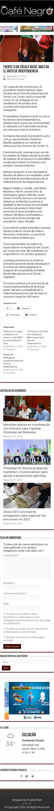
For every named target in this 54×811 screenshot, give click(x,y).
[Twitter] (26, 776)
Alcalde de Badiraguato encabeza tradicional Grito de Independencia (13, 360)
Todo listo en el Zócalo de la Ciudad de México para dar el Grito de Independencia (37, 337)
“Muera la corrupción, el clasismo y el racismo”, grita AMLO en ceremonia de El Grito (13, 337)
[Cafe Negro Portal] (27, 11)
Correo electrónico (15, 593)
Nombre (9, 583)
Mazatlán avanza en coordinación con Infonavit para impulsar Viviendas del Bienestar (26, 428)
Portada (20, 79)
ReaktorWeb (34, 799)
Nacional (11, 79)
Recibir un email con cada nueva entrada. (23, 639)
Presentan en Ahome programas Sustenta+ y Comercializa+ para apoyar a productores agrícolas (25, 472)
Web (6, 603)
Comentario (11, 555)
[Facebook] (21, 776)
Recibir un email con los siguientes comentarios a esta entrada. (25, 630)
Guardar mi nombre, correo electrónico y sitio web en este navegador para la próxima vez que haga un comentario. (27, 618)
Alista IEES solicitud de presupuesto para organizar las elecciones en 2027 (24, 515)
